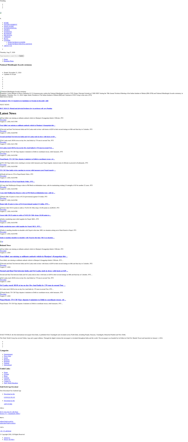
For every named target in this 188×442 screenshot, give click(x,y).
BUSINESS (7, 33)
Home (6, 59)
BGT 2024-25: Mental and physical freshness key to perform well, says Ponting (26, 108)
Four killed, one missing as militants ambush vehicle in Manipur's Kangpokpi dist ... (27, 125)
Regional (6, 361)
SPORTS (7, 30)
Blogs (6, 376)
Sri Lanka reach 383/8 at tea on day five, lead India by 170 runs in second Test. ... (27, 148)
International (8, 365)
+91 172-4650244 (5, 431)
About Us (7, 379)
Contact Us (7, 381)
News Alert (7, 356)
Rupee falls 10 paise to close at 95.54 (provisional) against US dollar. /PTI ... (25, 204)
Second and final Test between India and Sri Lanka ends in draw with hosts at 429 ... (28, 137)
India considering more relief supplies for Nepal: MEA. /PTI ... (20, 226)
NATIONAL (8, 31)
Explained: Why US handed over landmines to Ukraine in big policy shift (24, 101)
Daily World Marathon (11, 383)
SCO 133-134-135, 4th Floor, (9, 412)
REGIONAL (8, 35)
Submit (21, 56)
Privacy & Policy (9, 439)
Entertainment (8, 354)
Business (6, 359)
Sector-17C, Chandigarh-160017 (10, 413)
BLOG (6, 38)
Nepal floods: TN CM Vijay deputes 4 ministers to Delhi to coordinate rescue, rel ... (27, 159)
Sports (6, 358)
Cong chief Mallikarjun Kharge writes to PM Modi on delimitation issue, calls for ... (27, 193)
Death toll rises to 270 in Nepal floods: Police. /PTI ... (17, 181)
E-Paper (6, 374)
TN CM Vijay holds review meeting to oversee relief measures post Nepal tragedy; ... (28, 170)
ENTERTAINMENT (10, 24)
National (6, 363)
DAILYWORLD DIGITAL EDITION (20, 44)
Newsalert (3, 120)
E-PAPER (7, 40)
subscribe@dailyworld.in (7, 423)
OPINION (7, 37)
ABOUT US (8, 46)
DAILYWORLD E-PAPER (16, 42)
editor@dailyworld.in (6, 421)
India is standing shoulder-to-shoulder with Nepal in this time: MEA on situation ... (27, 238)
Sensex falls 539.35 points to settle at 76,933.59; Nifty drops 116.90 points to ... (25, 215)
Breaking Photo (9, 61)
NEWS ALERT (9, 26)
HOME (6, 23)
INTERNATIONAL (10, 28)
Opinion (6, 378)
